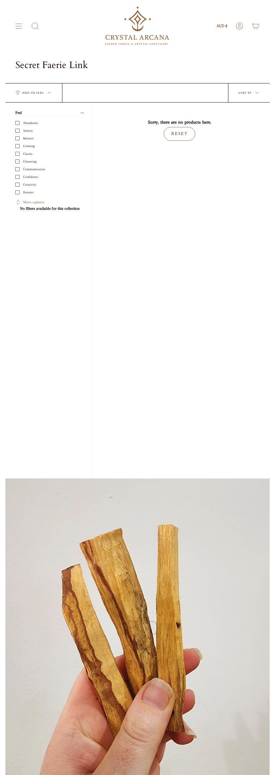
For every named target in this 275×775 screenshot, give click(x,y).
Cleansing (30, 161)
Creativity (29, 184)
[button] (35, 26)
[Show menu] (19, 26)
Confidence (30, 177)
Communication (34, 169)
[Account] (239, 26)
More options (34, 202)
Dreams (28, 192)
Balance (28, 138)
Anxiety (28, 130)
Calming (29, 146)
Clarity (28, 153)
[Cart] (256, 26)
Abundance (30, 123)
